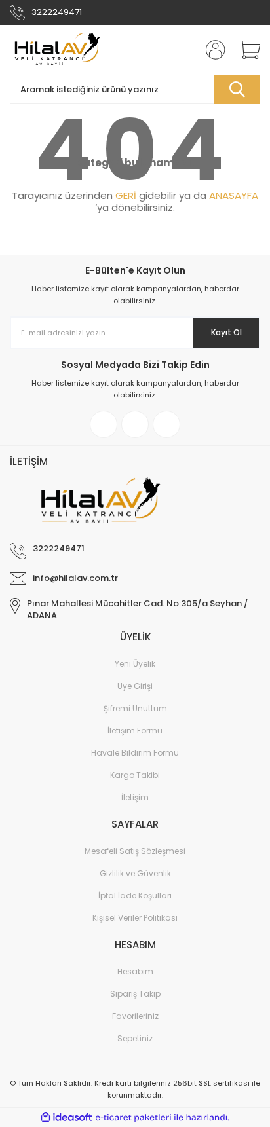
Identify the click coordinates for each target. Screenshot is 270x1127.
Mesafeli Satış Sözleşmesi (135, 851)
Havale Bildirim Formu (135, 752)
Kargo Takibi (135, 775)
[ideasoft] (66, 1118)
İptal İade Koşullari (135, 895)
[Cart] (245, 49)
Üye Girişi (135, 686)
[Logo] (56, 49)
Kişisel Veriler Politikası (135, 917)
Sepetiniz (135, 1038)
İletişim (135, 797)
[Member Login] (211, 49)
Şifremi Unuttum (135, 708)
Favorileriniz (135, 1016)
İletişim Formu (135, 730)
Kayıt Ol (226, 332)
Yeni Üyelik (135, 663)
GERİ (125, 195)
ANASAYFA (233, 195)
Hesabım (135, 971)
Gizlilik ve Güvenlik (135, 873)
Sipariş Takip (135, 993)
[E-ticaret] (133, 1118)
